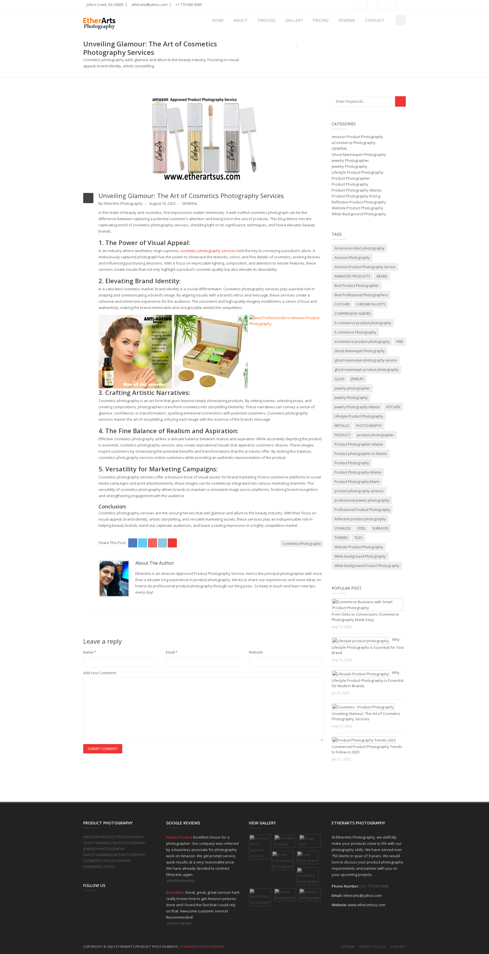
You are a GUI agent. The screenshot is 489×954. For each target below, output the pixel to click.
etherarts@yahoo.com (149, 4)
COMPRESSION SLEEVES (352, 313)
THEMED (341, 537)
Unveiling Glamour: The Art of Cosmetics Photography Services (366, 716)
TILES (358, 537)
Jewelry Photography (349, 166)
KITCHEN (393, 407)
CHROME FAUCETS (370, 304)
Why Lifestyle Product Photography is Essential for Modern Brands (368, 679)
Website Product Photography (357, 207)
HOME (218, 20)
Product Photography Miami (356, 481)
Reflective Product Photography (359, 202)
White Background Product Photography (366, 565)
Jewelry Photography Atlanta (357, 407)
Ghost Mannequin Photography (359, 154)
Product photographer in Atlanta (360, 453)
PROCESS (266, 20)
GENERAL (190, 203)
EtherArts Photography (202, 946)
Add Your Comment (99, 672)
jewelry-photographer (352, 388)
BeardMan (175, 892)
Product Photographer (351, 178)
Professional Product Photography (362, 509)
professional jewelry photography (361, 500)
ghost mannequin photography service (365, 360)
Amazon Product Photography (357, 136)
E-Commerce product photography (362, 323)
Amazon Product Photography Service (364, 267)
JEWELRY (357, 379)
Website (256, 652)
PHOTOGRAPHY (369, 425)
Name (89, 652)
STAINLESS (342, 528)
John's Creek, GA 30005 (105, 4)
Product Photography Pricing (356, 196)
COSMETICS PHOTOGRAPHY (106, 860)
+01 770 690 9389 (374, 886)
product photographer (375, 435)
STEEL (361, 528)
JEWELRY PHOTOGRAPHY (104, 848)
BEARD (382, 276)
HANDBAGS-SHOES (99, 866)
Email (171, 652)
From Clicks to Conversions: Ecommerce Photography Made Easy (365, 617)
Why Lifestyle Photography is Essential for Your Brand (368, 646)
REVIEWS (347, 20)
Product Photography (350, 184)
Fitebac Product (179, 837)
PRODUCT (342, 435)
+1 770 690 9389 (188, 4)
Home (288, 46)
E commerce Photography (355, 332)
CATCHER (341, 304)
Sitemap (348, 946)
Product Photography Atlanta (356, 190)
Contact (398, 946)
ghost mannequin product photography (366, 369)
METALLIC (342, 425)
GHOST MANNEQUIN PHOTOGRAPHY (114, 842)
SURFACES (380, 528)
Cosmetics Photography (301, 543)
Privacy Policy (372, 946)
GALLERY (294, 20)
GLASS (339, 379)
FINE (399, 341)
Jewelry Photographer (350, 160)
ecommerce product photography (362, 341)
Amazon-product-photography (359, 248)
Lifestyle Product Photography (357, 172)
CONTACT (374, 20)
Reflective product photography (360, 519)
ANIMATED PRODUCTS (352, 276)
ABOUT (241, 20)
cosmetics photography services (208, 250)
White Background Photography (359, 213)
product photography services (358, 491)
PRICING (321, 20)
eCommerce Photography (354, 142)
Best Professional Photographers (361, 295)
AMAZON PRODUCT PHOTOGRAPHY (113, 836)
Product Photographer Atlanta (358, 444)
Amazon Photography (352, 257)
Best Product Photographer (356, 285)
